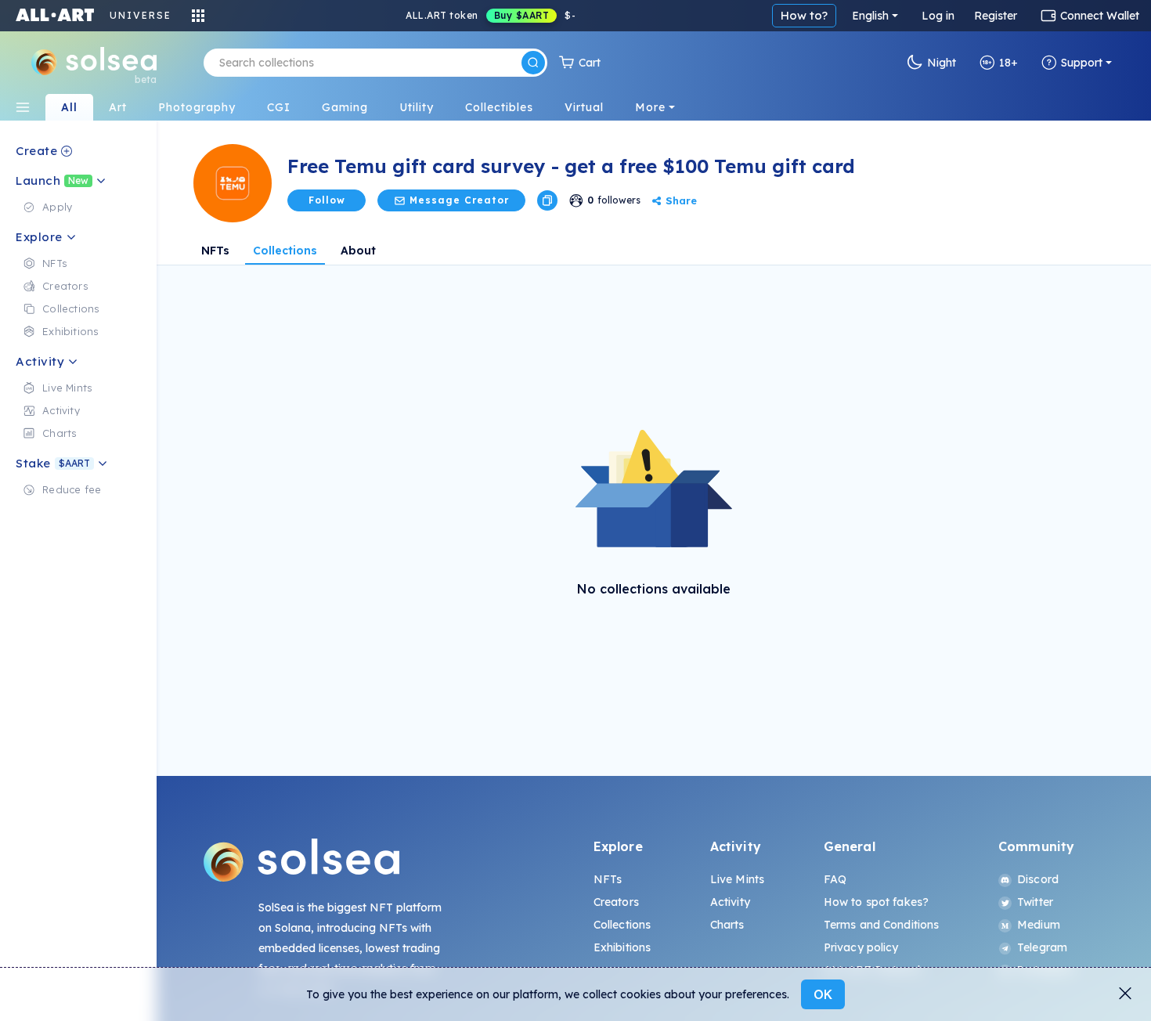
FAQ (835, 879)
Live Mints (737, 879)
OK (823, 994)
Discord (1038, 879)
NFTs (215, 251)
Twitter (1035, 902)
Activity (730, 902)
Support (1081, 63)
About (358, 251)
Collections (285, 251)
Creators (616, 902)
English (870, 16)
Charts (727, 925)
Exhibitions (622, 947)
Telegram (1042, 947)
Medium (1038, 925)
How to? (804, 15)
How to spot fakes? (876, 902)
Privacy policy (861, 947)
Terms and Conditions (882, 925)
